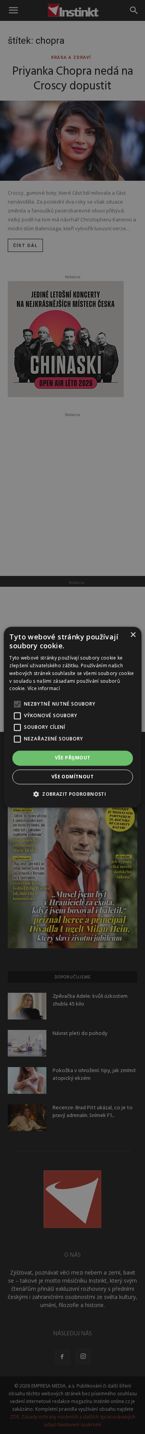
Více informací (43, 688)
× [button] (133, 635)
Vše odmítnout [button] (72, 776)
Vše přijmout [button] (72, 758)
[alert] (72, 717)
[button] (72, 794)
